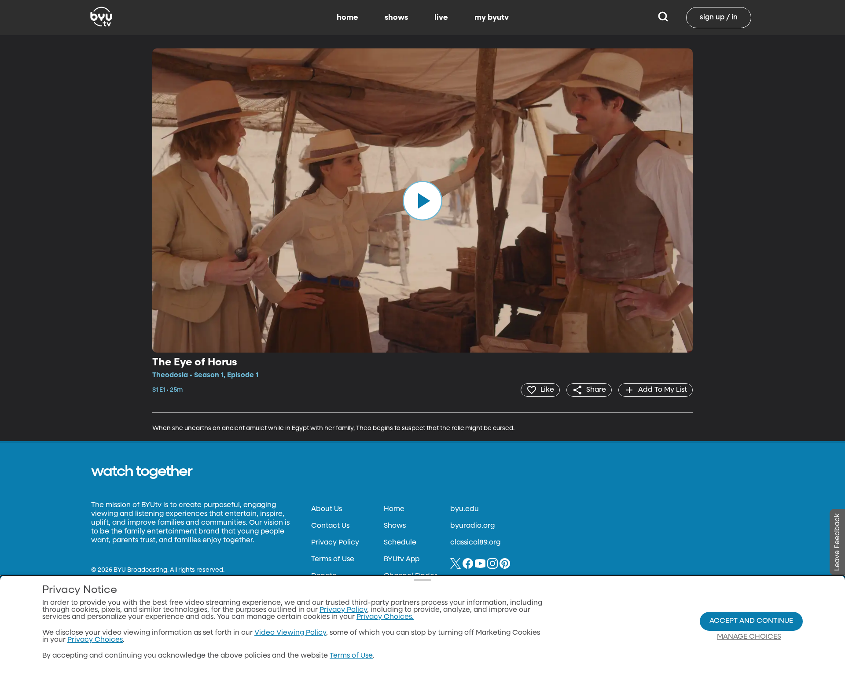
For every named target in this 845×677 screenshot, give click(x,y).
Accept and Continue (751, 621)
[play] (422, 200)
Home (394, 509)
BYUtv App (401, 559)
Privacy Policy (335, 542)
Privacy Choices (95, 640)
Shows (395, 526)
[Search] (663, 17)
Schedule (400, 542)
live (441, 18)
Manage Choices (749, 636)
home (347, 18)
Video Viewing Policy (290, 633)
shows (396, 18)
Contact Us (330, 526)
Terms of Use (332, 559)
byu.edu (464, 509)
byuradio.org (472, 526)
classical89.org (475, 542)
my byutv (491, 18)
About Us (326, 509)
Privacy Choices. (385, 617)
